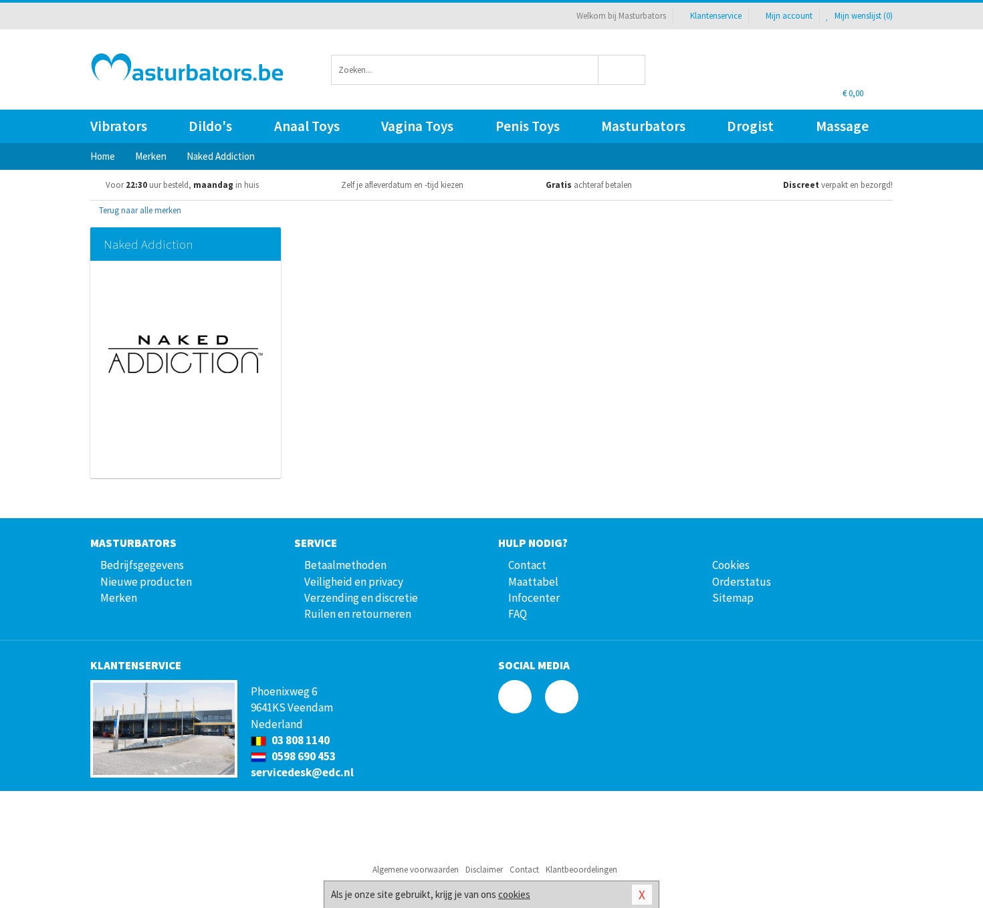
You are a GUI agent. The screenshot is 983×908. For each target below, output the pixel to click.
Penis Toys (528, 126)
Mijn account (789, 15)
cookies (514, 894)
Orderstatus (741, 581)
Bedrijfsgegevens (142, 565)
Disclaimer (484, 869)
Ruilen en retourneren (357, 613)
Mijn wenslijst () (863, 15)
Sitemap (733, 597)
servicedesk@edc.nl (302, 772)
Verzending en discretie (361, 597)
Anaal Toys (307, 126)
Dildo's (210, 126)
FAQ (517, 613)
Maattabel (533, 581)
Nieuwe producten (146, 581)
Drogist (750, 126)
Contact (527, 565)
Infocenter (534, 597)
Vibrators (118, 126)
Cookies (731, 565)
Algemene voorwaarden (415, 869)
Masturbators (643, 126)
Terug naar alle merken (139, 210)
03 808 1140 (299, 740)
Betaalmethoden (345, 565)
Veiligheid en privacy (353, 581)
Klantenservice (716, 15)
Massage (842, 126)
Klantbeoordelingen (581, 869)
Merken (118, 597)
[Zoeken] (622, 70)
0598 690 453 (302, 756)
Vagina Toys (417, 126)
